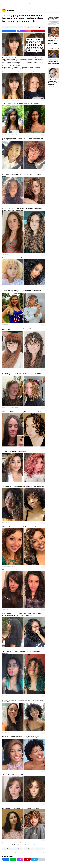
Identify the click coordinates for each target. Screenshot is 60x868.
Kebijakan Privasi (56, 17)
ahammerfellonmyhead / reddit (27, 844)
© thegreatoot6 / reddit (5, 407)
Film (49, 65)
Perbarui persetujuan (51, 19)
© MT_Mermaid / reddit (6, 566)
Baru (31, 10)
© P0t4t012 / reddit (14, 134)
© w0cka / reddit (4, 483)
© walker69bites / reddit (6, 695)
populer (32, 59)
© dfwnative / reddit (13, 566)
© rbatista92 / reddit (5, 732)
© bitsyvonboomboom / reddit (17, 100)
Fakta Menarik (51, 86)
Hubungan (50, 45)
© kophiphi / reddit (5, 324)
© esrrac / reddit (4, 205)
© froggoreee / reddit (5, 522)
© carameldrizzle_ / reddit (6, 134)
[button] (50, 38)
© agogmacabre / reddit (6, 369)
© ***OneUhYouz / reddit (6, 648)
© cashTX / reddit (5, 609)
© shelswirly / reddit (5, 170)
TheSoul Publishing (56, 21)
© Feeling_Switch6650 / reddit (7, 447)
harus (26, 57)
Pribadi (25, 10)
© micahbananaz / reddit (14, 407)
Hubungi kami (50, 17)
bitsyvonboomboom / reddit (39, 844)
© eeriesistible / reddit (5, 254)
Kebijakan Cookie (51, 18)
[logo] (8, 10)
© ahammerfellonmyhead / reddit (7, 100)
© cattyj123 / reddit (5, 803)
